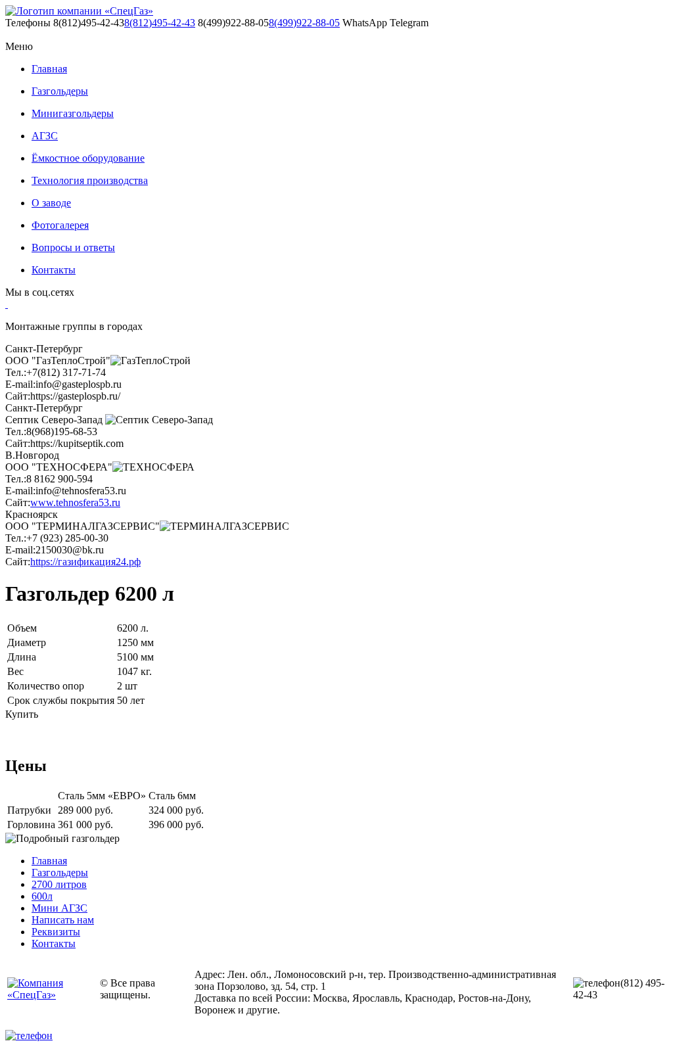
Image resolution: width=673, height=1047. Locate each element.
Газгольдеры (60, 91)
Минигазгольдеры (73, 113)
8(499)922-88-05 (304, 22)
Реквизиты (56, 931)
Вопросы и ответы (73, 247)
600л (42, 896)
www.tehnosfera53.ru (75, 502)
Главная (49, 68)
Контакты (54, 269)
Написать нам (63, 919)
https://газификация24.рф (85, 561)
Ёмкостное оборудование (88, 158)
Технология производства (90, 180)
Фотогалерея (60, 225)
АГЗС (45, 135)
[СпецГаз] (79, 11)
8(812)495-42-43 (159, 22)
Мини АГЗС (59, 908)
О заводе (51, 202)
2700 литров (59, 884)
